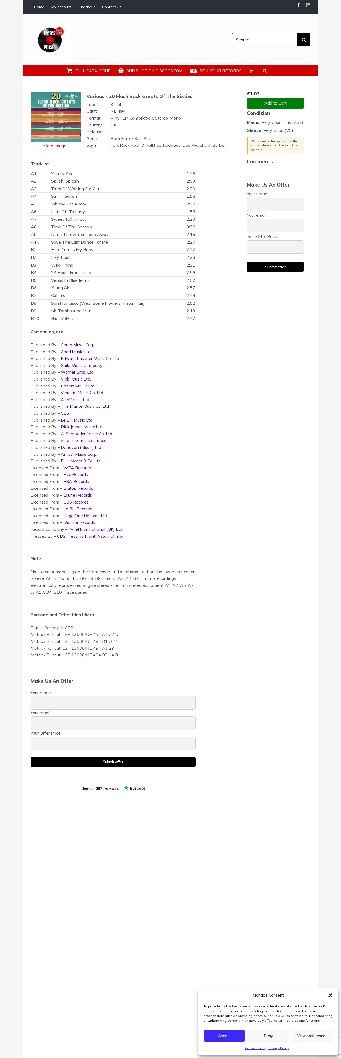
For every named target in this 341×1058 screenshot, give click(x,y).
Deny (268, 1035)
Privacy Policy (278, 1048)
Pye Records (75, 474)
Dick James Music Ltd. (82, 426)
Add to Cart (275, 103)
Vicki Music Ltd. (76, 379)
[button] (330, 995)
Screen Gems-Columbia (84, 440)
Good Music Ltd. (76, 351)
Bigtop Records (78, 488)
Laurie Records (77, 495)
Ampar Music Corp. (79, 454)
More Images (55, 145)
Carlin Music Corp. (78, 344)
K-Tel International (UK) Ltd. (95, 529)
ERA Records (76, 481)
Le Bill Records (77, 508)
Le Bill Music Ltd (76, 420)
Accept (224, 1035)
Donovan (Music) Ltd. (81, 447)
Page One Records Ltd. (85, 515)
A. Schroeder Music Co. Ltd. (87, 433)
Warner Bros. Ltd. (77, 372)
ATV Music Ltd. (75, 399)
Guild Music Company (82, 365)
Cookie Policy (255, 1048)
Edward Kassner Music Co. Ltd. (90, 358)
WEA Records (77, 467)
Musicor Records (79, 522)
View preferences (312, 1035)
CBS (65, 413)
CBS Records (76, 502)
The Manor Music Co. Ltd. (85, 406)
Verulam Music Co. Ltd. (82, 392)
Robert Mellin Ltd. (78, 386)
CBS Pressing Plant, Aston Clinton (91, 536)
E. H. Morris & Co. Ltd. (81, 460)
